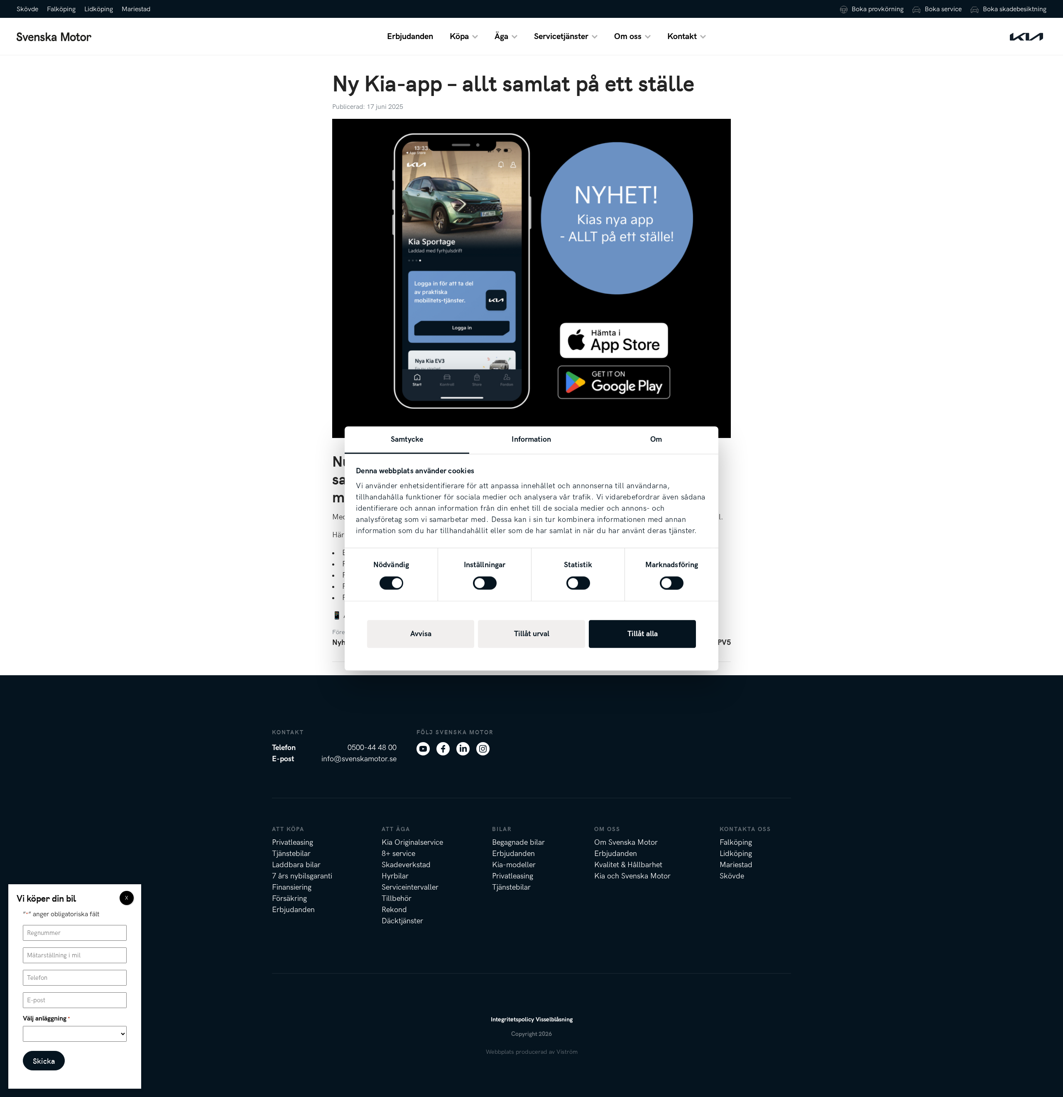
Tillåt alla (642, 634)
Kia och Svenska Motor (632, 876)
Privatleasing (292, 842)
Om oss (628, 37)
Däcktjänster (402, 921)
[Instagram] (483, 748)
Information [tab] (531, 439)
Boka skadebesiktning (1014, 9)
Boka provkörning (878, 9)
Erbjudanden (410, 37)
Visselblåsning (554, 1019)
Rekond (394, 909)
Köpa (459, 37)
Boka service (943, 9)
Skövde (27, 9)
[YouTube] (423, 748)
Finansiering (291, 887)
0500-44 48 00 (372, 747)
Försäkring (289, 898)
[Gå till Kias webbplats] (1026, 36)
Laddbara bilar (296, 865)
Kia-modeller (514, 865)
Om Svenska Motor (626, 842)
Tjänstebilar (291, 853)
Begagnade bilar (518, 842)
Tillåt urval (531, 634)
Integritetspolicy (512, 1019)
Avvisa (420, 634)
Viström (567, 1051)
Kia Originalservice (412, 842)
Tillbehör (396, 898)
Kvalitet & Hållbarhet (628, 865)
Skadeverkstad (406, 865)
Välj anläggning (46, 1019)
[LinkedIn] (463, 748)
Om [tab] (656, 439)
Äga (501, 37)
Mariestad (136, 9)
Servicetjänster (561, 37)
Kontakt (682, 37)
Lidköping (98, 9)
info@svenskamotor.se (359, 759)
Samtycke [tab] (407, 439)
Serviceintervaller (410, 887)
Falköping (61, 9)
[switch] (485, 583)
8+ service (398, 853)
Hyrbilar (395, 876)
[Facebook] (443, 748)
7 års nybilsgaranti (302, 876)
